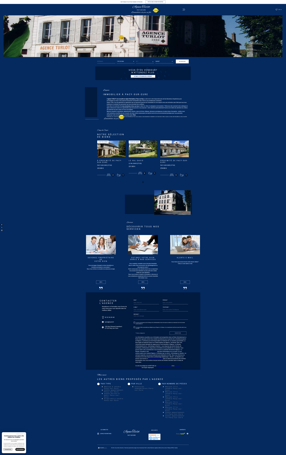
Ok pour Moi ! (20, 449)
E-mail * (136, 307)
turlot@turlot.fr (109, 322)
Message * (136, 314)
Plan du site (147, 447)
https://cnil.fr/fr (153, 351)
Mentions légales (154, 447)
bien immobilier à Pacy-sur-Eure (130, 106)
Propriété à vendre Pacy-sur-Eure (113, 399)
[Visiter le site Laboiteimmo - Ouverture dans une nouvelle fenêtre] (102, 448)
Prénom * (165, 300)
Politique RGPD (170, 447)
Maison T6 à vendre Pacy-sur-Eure (174, 403)
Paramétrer (8, 449)
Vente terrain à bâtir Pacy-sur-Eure (112, 395)
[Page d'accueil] (141, 8)
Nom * (135, 300)
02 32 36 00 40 (109, 317)
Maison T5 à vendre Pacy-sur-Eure (174, 398)
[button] (143, 182)
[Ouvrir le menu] (184, 9)
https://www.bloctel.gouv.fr (155, 358)
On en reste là (19, 433)
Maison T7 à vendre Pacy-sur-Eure (174, 409)
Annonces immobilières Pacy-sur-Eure (144, 388)
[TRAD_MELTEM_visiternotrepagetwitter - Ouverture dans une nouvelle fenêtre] (2, 227)
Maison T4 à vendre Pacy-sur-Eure (174, 393)
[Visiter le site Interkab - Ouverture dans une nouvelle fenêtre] (180, 433)
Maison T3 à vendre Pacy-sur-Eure (174, 388)
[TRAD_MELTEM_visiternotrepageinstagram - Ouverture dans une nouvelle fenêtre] (2, 230)
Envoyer (178, 333)
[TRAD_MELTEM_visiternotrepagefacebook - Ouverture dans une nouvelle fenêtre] (2, 224)
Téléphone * (166, 307)
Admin (160, 447)
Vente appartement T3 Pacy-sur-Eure (174, 413)
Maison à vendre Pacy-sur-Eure (112, 387)
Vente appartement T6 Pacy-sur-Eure (174, 416)
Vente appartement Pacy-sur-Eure (113, 391)
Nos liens (164, 447)
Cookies (176, 447)
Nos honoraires (140, 447)
